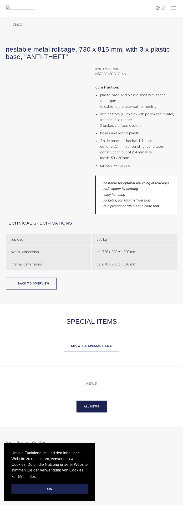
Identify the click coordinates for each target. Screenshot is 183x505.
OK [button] (49, 489)
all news (91, 406)
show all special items (91, 346)
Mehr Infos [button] (27, 477)
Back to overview (33, 283)
